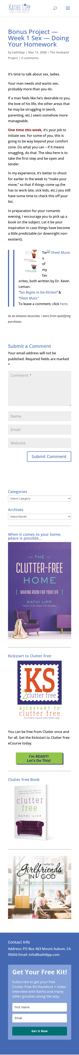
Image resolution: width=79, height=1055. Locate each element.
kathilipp (18, 52)
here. (64, 304)
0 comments (30, 58)
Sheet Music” (29, 298)
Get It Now (39, 1031)
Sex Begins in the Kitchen (38, 292)
